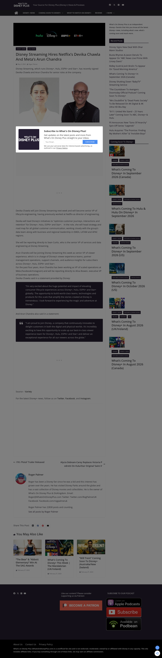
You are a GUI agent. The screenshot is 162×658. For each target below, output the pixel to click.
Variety (28, 391)
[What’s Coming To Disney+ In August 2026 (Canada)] (117, 338)
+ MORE (109, 13)
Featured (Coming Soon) (120, 164)
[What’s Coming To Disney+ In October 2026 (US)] (117, 264)
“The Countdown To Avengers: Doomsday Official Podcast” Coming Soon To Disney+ (127, 92)
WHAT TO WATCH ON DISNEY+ (79, 13)
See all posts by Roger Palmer (43, 511)
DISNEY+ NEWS (29, 13)
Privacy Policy (46, 644)
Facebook (70, 398)
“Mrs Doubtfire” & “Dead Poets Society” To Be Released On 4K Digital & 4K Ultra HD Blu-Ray (128, 103)
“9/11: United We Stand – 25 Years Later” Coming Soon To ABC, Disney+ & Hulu (128, 114)
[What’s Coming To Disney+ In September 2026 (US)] (117, 225)
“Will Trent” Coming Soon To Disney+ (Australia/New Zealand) (90, 562)
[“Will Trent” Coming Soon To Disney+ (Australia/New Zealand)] (91, 541)
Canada (115, 160)
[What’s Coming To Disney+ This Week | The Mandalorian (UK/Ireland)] (59, 541)
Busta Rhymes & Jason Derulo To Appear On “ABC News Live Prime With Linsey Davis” (128, 58)
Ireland (115, 317)
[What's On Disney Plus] (16, 13)
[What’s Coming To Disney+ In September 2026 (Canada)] (117, 147)
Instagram (85, 398)
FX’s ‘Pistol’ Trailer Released (30, 462)
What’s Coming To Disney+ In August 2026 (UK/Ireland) (127, 325)
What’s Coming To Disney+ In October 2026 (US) (128, 286)
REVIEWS (98, 13)
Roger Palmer (33, 64)
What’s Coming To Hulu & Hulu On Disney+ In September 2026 (129, 212)
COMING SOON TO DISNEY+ (50, 13)
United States (117, 204)
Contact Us (30, 644)
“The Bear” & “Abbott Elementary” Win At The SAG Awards (27, 562)
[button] (62, 13)
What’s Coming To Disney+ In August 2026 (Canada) (127, 364)
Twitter (60, 398)
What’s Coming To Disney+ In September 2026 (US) (126, 251)
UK (129, 317)
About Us (18, 644)
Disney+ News (21, 49)
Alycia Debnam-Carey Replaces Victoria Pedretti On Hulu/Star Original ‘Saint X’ (81, 464)
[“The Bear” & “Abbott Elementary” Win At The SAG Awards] (27, 541)
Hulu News (31, 49)
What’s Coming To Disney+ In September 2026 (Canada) (126, 173)
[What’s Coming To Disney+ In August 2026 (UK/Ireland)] (117, 299)
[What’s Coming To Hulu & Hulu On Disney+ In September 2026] (117, 186)
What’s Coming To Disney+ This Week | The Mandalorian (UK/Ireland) (59, 564)
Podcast (115, 243)
